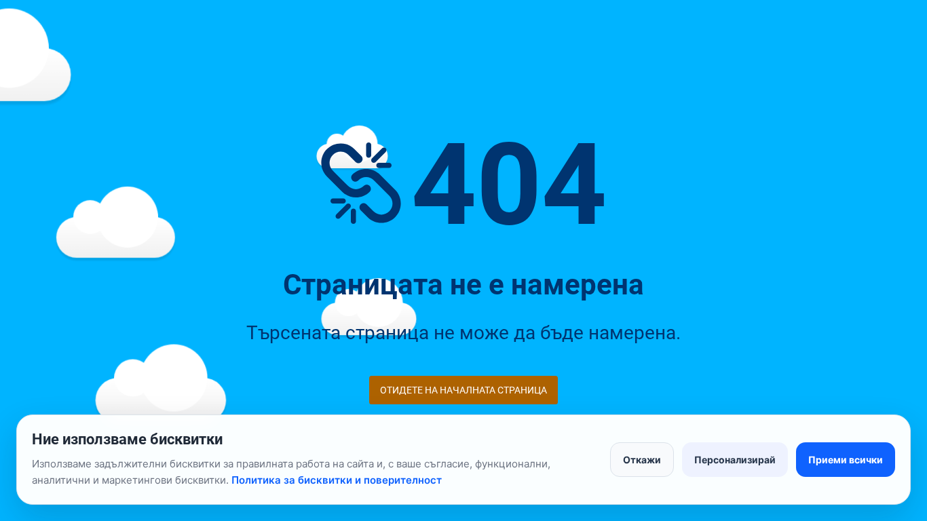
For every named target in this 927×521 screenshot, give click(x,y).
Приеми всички (845, 459)
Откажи (642, 459)
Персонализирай (735, 459)
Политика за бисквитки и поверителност (336, 480)
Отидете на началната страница (463, 390)
